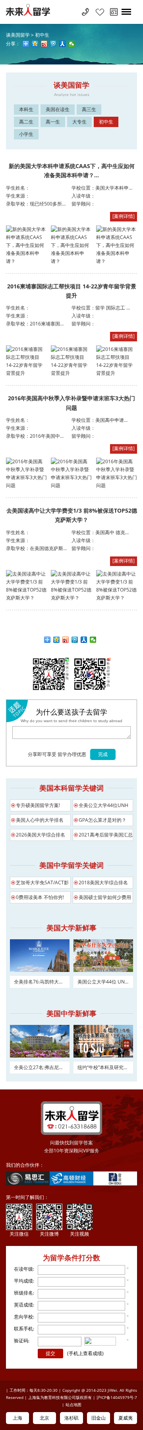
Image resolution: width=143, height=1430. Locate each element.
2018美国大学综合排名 (103, 882)
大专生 (79, 121)
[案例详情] (123, 216)
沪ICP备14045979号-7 (117, 1397)
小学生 (26, 134)
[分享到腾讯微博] (53, 44)
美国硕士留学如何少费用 (105, 897)
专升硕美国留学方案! (38, 805)
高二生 (26, 121)
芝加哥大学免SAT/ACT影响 (42, 884)
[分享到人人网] (62, 44)
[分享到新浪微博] (44, 44)
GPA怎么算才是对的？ (102, 820)
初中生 (42, 34)
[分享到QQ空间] (35, 44)
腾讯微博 (75, 640)
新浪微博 (65, 640)
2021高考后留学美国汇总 (106, 834)
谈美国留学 (18, 34)
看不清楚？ (103, 1342)
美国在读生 (58, 109)
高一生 (53, 121)
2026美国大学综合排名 (40, 834)
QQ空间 (56, 640)
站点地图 (73, 1404)
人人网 (84, 640)
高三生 (89, 109)
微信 (93, 640)
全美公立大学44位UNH (103, 805)
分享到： (47, 640)
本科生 (26, 109)
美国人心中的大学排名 (40, 820)
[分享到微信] (71, 44)
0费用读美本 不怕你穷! (40, 897)
